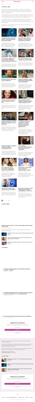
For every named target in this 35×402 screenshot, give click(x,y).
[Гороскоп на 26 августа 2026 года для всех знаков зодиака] (25, 53)
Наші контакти (21, 397)
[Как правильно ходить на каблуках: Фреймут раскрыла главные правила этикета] (25, 94)
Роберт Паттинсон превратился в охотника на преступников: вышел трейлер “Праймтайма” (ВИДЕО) (19, 238)
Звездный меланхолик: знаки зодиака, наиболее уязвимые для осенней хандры (9, 39)
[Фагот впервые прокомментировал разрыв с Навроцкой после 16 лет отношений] (25, 140)
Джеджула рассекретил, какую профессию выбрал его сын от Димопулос (9, 123)
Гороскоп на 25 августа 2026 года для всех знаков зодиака (8, 189)
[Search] (32, 2)
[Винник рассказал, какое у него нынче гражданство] (9, 74)
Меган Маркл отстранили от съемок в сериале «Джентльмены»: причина (25, 169)
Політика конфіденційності (11, 397)
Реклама (27, 397)
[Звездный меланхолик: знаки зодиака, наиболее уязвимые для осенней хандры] (9, 32)
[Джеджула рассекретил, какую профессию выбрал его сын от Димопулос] (9, 116)
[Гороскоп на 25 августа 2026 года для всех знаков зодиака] (9, 183)
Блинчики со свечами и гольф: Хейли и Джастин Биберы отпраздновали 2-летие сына (25, 189)
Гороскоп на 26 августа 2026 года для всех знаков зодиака (25, 59)
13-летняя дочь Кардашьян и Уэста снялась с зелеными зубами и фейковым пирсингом (9, 60)
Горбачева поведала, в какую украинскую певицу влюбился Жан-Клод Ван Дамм (25, 80)
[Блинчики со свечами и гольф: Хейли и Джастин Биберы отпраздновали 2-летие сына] (25, 183)
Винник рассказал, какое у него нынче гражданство (9, 80)
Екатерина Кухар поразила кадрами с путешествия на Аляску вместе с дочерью (24, 39)
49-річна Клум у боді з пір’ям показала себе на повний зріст (17, 316)
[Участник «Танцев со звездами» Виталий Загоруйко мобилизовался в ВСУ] (9, 140)
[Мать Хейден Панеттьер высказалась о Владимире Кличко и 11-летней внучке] (9, 162)
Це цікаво (10, 317)
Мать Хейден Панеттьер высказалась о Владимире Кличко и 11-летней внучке (8, 169)
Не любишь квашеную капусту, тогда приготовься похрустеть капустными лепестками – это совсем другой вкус (18, 293)
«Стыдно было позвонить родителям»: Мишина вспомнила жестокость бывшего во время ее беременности (24, 124)
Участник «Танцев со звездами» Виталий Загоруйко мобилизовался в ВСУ (9, 147)
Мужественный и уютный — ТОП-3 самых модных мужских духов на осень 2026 (17, 226)
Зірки (8, 41)
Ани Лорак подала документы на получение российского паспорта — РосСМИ (17, 269)
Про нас (3, 397)
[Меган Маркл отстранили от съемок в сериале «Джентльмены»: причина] (25, 162)
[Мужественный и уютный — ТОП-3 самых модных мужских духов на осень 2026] (17, 215)
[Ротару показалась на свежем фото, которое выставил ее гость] (9, 94)
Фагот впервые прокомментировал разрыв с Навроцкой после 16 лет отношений (25, 147)
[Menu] (2, 2)
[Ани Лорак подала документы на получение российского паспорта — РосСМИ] (17, 259)
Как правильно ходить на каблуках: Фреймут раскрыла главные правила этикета (25, 101)
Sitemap (31, 397)
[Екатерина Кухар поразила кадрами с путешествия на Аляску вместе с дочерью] (25, 32)
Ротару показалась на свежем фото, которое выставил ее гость (9, 101)
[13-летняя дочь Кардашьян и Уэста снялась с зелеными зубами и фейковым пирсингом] (9, 53)
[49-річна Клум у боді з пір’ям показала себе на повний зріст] (17, 306)
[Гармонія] (17, 1)
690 (8, 200)
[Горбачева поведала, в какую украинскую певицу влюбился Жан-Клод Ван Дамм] (25, 74)
